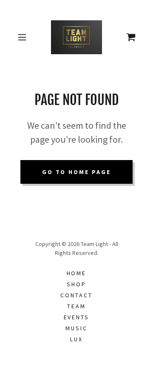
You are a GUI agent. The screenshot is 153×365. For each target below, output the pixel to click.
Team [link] (76, 306)
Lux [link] (76, 339)
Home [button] (77, 273)
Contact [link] (76, 295)
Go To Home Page (76, 172)
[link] (76, 37)
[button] (23, 37)
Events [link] (77, 317)
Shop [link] (76, 284)
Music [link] (76, 328)
